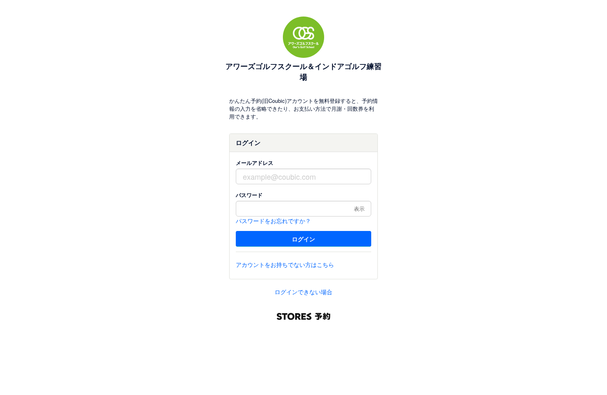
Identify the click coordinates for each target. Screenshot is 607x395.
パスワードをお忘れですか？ (273, 221)
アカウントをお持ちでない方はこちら (285, 264)
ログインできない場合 (303, 292)
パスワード (249, 195)
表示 (359, 208)
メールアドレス (254, 163)
